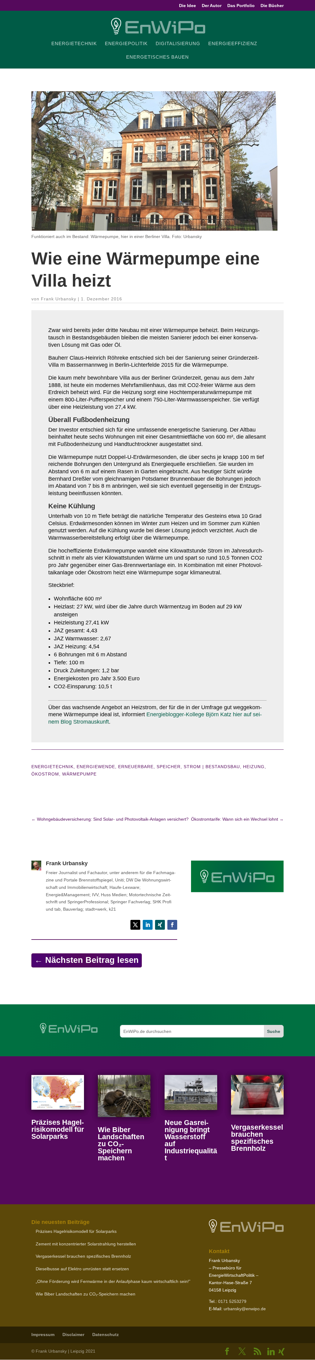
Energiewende (96, 766)
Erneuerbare (136, 766)
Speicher (169, 766)
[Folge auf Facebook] (172, 925)
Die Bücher (272, 5)
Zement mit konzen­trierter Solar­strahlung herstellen (86, 1243)
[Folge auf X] (135, 925)
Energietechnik (52, 766)
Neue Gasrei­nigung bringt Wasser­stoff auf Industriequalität (191, 1140)
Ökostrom (45, 774)
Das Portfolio (241, 5)
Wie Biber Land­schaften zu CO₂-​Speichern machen (121, 1144)
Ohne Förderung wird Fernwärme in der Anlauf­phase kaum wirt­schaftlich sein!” (113, 1281)
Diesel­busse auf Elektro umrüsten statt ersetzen (82, 1268)
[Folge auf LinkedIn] (148, 925)
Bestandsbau (222, 766)
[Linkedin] (271, 1351)
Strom (192, 766)
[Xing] (281, 1351)
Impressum (42, 1334)
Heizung (254, 766)
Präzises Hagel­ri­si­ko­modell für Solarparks (57, 1129)
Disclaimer (73, 1334)
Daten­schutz (105, 1334)
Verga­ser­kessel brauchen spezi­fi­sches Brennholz (257, 1137)
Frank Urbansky (58, 298)
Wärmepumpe (79, 774)
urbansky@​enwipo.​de (245, 1308)
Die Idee (187, 5)
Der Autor (211, 5)
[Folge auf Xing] (160, 925)
